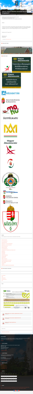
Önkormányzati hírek (8, 39)
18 (4, 378)
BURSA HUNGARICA (4, 262)
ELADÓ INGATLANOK (4, 256)
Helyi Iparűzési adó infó (4, 242)
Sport (2, 280)
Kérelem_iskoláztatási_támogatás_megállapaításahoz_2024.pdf (13, 313)
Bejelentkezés (2, 364)
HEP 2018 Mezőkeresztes (4, 248)
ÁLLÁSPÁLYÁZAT (3, 253)
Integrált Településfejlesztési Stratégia (6, 261)
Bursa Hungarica (3, 275)
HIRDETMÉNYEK (3, 252)
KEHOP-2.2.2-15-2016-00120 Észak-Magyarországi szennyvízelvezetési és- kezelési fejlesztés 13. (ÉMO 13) (13, 388)
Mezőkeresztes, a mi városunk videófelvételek (7, 243)
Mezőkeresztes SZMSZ (4, 247)
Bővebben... (2, 340)
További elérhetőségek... (4, 360)
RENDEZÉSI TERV (4, 257)
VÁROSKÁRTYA (3, 251)
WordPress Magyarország (4, 368)
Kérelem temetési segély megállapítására (10, 322)
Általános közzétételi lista (5, 246)
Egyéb (2, 276)
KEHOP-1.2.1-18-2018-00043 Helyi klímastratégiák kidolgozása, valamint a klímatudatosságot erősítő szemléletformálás (15, 387)
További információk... (4, 350)
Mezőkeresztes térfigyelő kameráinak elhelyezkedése (8, 265)
